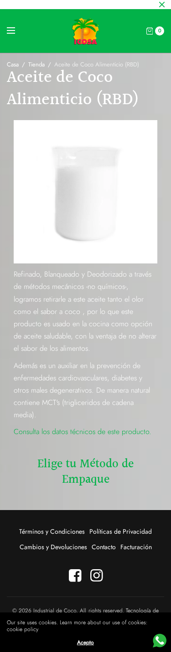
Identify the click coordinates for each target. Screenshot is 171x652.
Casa (13, 64)
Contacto (104, 546)
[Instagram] (96, 575)
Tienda (36, 64)
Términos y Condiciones (52, 531)
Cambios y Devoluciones (53, 546)
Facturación (136, 546)
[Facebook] (74, 575)
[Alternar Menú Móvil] (17, 31)
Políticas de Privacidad (120, 531)
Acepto (85, 642)
